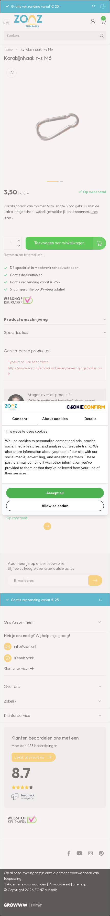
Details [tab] (90, 419)
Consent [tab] (19, 419)
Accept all (55, 493)
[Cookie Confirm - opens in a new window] (86, 407)
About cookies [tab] (55, 419)
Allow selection (55, 506)
